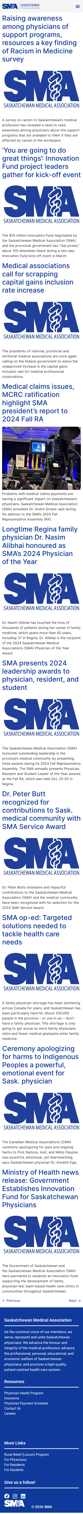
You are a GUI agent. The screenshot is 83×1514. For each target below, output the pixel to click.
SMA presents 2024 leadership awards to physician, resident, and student (40, 675)
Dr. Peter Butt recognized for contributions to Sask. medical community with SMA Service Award (41, 810)
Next (75, 1300)
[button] (77, 6)
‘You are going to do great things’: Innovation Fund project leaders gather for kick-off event (41, 162)
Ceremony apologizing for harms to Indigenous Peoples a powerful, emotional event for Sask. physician (40, 1064)
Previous (11, 1300)
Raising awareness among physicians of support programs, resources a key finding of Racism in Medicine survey (39, 38)
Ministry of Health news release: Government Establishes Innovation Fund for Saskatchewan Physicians (40, 1188)
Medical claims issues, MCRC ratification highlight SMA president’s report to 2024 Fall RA (38, 402)
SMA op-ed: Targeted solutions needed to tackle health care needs (37, 929)
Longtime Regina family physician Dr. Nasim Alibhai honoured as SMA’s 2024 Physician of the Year (40, 545)
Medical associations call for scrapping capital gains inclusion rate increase (37, 278)
